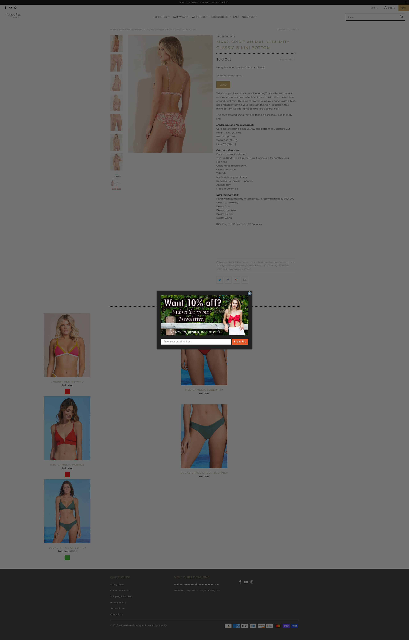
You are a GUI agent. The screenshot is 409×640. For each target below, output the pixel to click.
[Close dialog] (249, 293)
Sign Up (240, 341)
